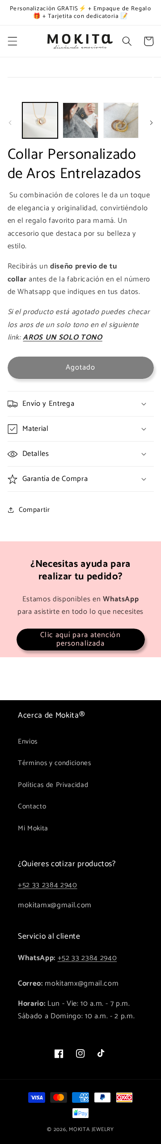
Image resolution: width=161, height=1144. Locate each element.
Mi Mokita (33, 828)
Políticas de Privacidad (53, 785)
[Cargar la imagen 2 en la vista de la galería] (80, 120)
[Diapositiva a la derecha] (151, 123)
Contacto (32, 806)
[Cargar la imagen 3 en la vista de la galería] (121, 120)
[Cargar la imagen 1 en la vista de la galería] (40, 120)
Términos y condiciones (54, 763)
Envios (28, 741)
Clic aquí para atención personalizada (80, 639)
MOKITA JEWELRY (91, 1129)
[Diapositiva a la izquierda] (10, 123)
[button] (12, 41)
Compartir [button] (34, 509)
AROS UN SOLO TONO (62, 338)
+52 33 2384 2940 (47, 885)
